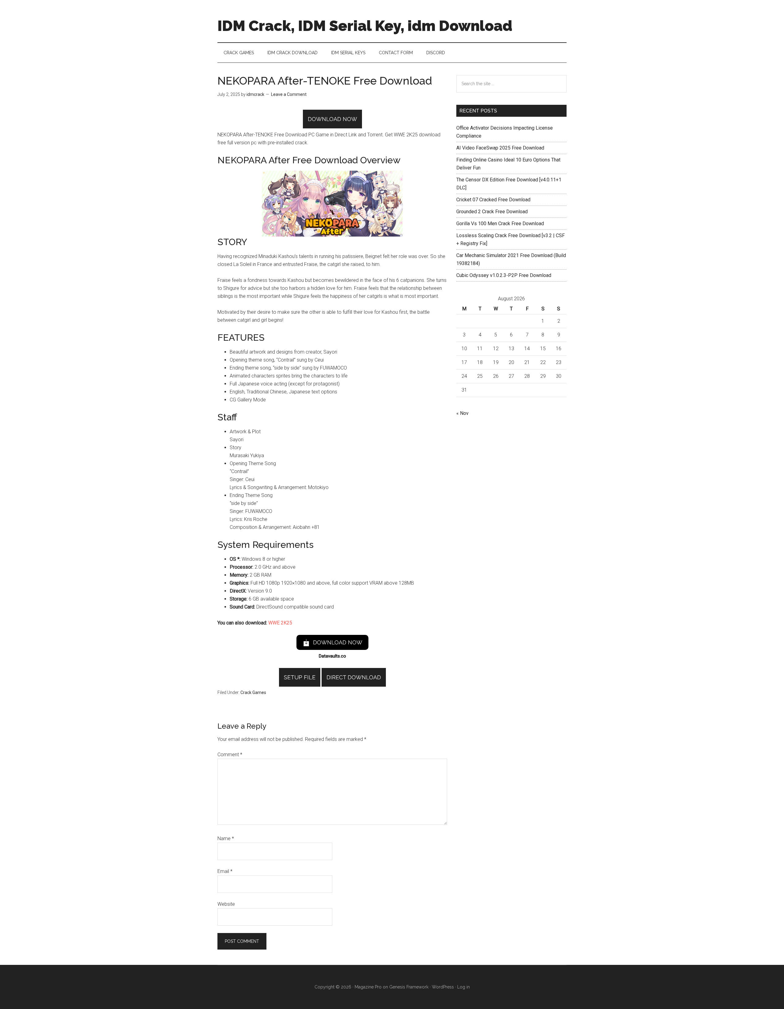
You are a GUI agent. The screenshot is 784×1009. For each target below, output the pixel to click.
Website (226, 904)
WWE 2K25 (280, 623)
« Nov (462, 413)
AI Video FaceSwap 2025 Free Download (500, 148)
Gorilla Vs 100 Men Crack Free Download (500, 223)
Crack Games (253, 692)
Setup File (299, 677)
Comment (229, 754)
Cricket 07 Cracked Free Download (493, 200)
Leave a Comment (289, 94)
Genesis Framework (408, 986)
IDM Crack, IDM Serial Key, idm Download (364, 25)
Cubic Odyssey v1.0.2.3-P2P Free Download (503, 275)
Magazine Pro (368, 986)
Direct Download (353, 677)
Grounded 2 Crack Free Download (492, 211)
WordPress (443, 986)
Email (224, 871)
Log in (463, 986)
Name (225, 838)
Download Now (332, 119)
